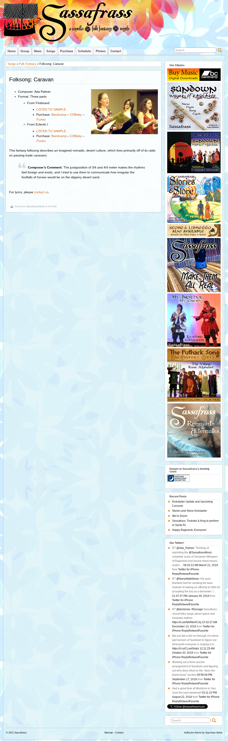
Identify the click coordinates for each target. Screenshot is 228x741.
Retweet (184, 573)
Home (12, 51)
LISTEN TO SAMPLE (51, 109)
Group (24, 51)
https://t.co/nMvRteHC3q (186, 622)
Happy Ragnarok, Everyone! (189, 530)
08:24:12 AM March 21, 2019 (200, 565)
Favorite (194, 573)
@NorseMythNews (187, 578)
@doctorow (183, 609)
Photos (101, 51)
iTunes (41, 119)
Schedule (84, 51)
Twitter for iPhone (188, 569)
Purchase (66, 51)
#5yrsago (197, 609)
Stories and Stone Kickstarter (189, 510)
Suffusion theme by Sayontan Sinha (203, 732)
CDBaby (76, 114)
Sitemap (108, 732)
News (37, 51)
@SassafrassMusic (200, 552)
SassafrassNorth (35, 206)
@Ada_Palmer (185, 548)
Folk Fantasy (27, 64)
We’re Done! (179, 515)
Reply (175, 573)
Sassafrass (20, 732)
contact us (41, 192)
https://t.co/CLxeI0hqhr (185, 648)
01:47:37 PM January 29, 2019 (190, 595)
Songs (50, 51)
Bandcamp (59, 114)
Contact (115, 51)
